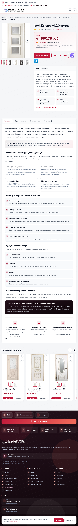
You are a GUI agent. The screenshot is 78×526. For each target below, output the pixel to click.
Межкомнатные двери (22, 17)
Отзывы (59, 478)
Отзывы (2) (48, 121)
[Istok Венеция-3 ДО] (13, 368)
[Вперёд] (74, 350)
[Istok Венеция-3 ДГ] (37, 368)
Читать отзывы (57, 29)
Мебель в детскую (11, 478)
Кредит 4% (34, 478)
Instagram (44, 415)
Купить (8, 398)
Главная (4, 17)
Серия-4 (65, 17)
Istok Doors (56, 17)
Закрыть (69, 520)
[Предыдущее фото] (4, 40)
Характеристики (20, 121)
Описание (7, 121)
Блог (58, 481)
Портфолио (8, 490)
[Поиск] (70, 10)
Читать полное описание (45, 107)
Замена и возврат (36, 484)
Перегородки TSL (10, 484)
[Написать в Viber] (72, 55)
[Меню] (74, 10)
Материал (35, 17)
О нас (58, 472)
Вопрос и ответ (35, 121)
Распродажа (8, 5)
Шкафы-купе (9, 481)
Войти (9, 415)
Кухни (6, 475)
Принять (59, 520)
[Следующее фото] (27, 40)
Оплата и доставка (22, 5)
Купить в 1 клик (42, 55)
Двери (11, 17)
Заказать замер (60, 55)
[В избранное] (21, 356)
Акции (32, 472)
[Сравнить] (21, 360)
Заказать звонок (40, 421)
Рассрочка (34, 475)
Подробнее (18, 398)
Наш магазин (61, 484)
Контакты (60, 475)
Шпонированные (45, 17)
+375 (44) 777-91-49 (39, 5)
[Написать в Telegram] (36, 61)
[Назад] (70, 350)
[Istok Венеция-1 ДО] (61, 368)
